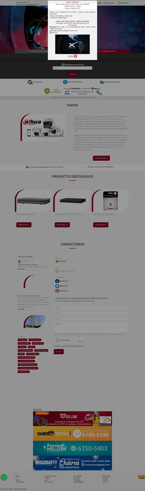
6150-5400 (54, 32)
